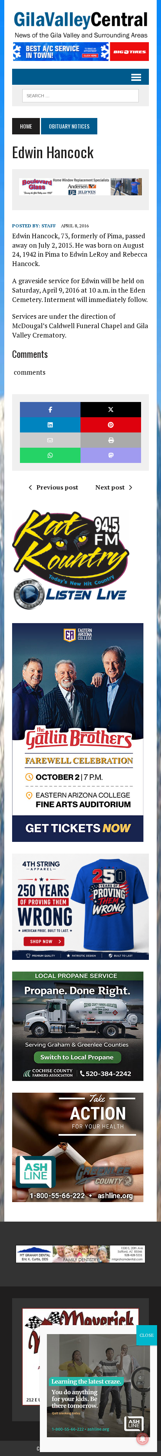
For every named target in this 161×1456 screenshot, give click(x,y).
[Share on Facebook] (50, 409)
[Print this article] (110, 440)
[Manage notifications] (142, 1439)
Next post (110, 487)
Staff (48, 226)
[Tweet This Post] (110, 409)
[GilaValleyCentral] (80, 25)
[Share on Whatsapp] (50, 455)
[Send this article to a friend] (50, 440)
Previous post (57, 487)
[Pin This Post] (110, 424)
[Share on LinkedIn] (50, 424)
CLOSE (147, 1335)
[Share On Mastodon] (110, 455)
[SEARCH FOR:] (80, 94)
